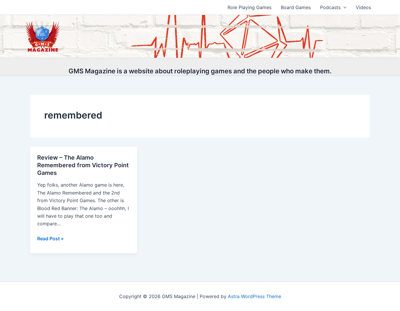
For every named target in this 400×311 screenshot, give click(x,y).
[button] (343, 7)
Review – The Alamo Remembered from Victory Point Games (83, 165)
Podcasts (330, 7)
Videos (363, 7)
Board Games (296, 7)
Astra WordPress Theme (254, 296)
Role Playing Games (249, 7)
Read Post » (50, 238)
